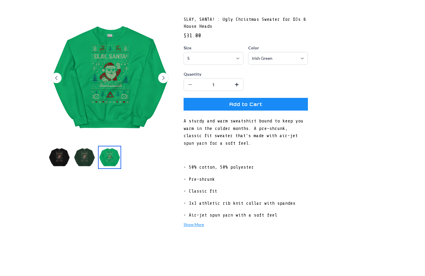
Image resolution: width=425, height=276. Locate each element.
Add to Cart (245, 104)
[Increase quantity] (236, 84)
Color (253, 47)
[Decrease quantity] (190, 84)
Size (187, 47)
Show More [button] (194, 224)
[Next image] (163, 78)
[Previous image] (56, 78)
